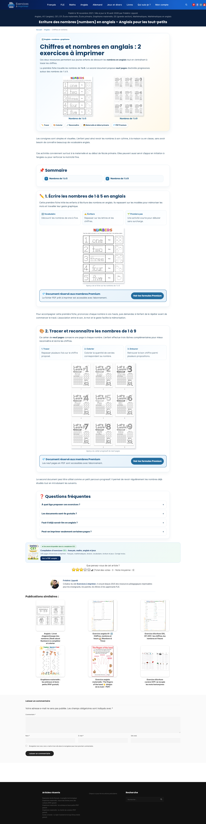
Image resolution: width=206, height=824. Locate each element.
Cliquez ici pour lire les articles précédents (103, 793)
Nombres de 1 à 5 (56, 178)
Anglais (38, 16)
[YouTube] (204, 4)
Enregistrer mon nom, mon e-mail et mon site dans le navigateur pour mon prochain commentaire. (61, 746)
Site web (134, 736)
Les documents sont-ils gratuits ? (103, 513)
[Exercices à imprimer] (16, 5)
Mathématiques (140, 16)
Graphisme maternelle (103, 16)
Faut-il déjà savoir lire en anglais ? (103, 522)
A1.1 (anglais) (48, 16)
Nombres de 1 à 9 (118, 178)
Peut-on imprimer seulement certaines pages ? (103, 531)
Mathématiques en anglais (159, 16)
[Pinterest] (193, 4)
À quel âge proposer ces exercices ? (103, 504)
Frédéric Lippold (130, 13)
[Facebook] (197, 4)
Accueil (39, 30)
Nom (28, 736)
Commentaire (31, 714)
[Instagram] (200, 4)
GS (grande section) (123, 16)
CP (60, 16)
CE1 (56, 16)
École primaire (85, 16)
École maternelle (70, 16)
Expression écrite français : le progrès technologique (59, 798)
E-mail (81, 736)
